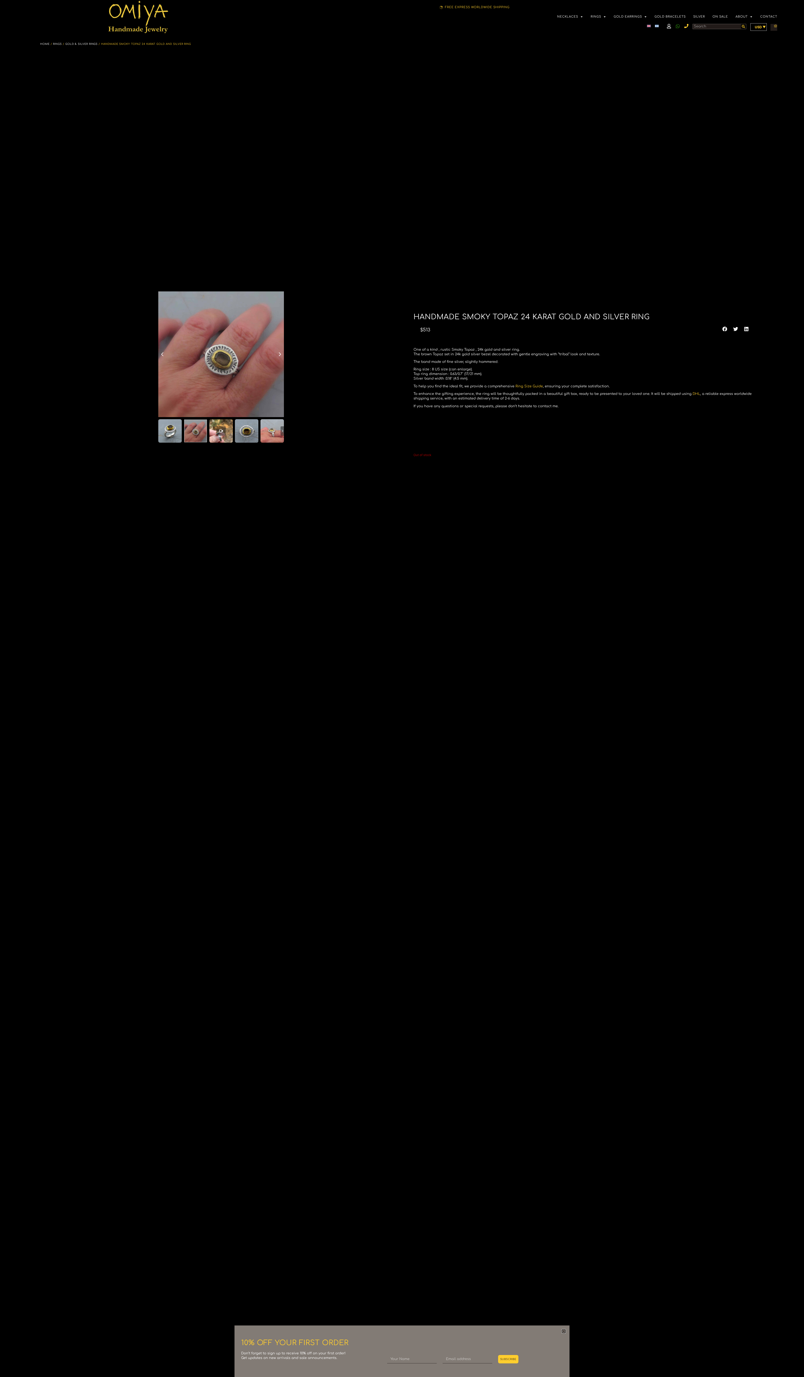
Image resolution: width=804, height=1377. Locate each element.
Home (45, 44)
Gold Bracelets (670, 16)
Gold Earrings (628, 16)
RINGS (57, 44)
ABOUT (742, 16)
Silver (699, 16)
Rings (596, 16)
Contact (768, 16)
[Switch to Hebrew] (657, 26)
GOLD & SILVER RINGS (81, 44)
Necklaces (567, 16)
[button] (725, 329)
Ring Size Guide (529, 386)
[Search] (743, 26)
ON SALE (720, 16)
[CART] (773, 26)
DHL (696, 394)
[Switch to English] (649, 26)
